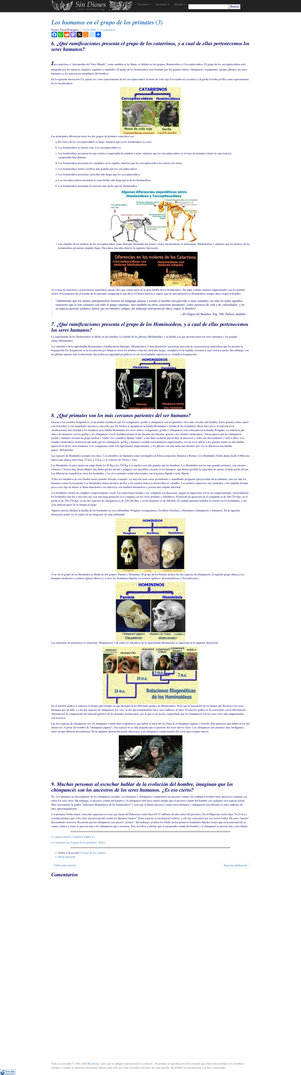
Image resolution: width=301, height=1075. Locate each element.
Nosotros (143, 4)
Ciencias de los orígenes (93, 852)
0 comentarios (108, 29)
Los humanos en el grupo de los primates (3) (107, 22)
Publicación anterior (65, 865)
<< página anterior (61, 836)
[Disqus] (150, 923)
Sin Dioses (93, 1063)
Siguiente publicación (235, 865)
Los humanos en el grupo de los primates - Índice (78, 842)
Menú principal (66, 856)
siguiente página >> (84, 836)
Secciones (161, 4)
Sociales (179, 4)
